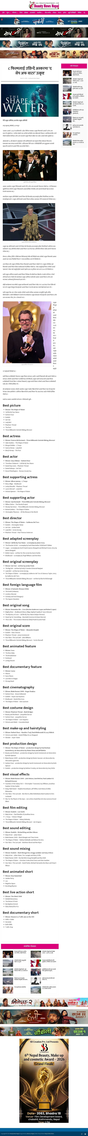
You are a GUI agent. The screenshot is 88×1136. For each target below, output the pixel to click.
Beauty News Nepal (34, 78)
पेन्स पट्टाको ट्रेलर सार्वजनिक (20, 987)
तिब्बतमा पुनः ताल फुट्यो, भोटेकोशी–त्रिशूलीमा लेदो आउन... (21, 979)
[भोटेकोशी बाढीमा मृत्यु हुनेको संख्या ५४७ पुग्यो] (68, 89)
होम (3, 12)
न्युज (7, 12)
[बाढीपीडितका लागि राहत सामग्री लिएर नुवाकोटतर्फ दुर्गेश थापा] (68, 112)
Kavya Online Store (49, 1134)
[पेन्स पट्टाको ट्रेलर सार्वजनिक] (68, 135)
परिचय (14, 12)
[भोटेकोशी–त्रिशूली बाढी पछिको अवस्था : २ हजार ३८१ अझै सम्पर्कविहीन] (68, 81)
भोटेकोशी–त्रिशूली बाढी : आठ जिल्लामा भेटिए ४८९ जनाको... (78, 104)
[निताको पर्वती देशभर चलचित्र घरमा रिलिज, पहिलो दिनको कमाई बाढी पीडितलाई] (68, 73)
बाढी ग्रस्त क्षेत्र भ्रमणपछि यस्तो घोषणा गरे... (48, 979)
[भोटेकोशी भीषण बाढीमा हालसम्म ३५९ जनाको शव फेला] (68, 142)
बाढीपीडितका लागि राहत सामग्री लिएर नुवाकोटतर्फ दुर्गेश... (49, 970)
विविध (79, 12)
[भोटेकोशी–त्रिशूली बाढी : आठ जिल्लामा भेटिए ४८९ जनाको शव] (68, 104)
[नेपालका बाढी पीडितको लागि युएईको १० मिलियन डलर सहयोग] (68, 96)
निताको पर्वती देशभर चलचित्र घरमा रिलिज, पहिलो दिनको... (20, 952)
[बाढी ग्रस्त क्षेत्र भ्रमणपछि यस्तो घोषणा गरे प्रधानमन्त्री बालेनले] (68, 127)
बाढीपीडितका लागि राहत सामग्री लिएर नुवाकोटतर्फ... (78, 111)
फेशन (59, 12)
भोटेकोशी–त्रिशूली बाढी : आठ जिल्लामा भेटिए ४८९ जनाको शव (21, 970)
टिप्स (21, 12)
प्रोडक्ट (26, 12)
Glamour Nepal (30, 1134)
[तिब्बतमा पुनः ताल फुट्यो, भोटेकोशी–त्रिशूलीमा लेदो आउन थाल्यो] (68, 119)
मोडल (54, 12)
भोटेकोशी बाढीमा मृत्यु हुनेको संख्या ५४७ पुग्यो (20, 961)
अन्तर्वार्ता (32, 12)
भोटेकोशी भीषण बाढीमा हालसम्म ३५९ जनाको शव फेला (49, 987)
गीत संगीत (48, 12)
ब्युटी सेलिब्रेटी (72, 12)
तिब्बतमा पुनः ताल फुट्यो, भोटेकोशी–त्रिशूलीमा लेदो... (78, 119)
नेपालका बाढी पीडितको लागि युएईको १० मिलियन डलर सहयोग (49, 961)
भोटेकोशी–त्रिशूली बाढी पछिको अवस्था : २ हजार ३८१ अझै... (48, 952)
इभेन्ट (64, 12)
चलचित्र (39, 12)
